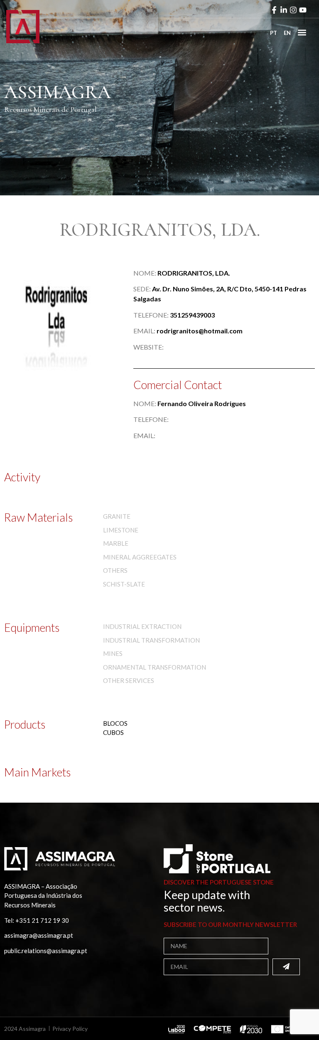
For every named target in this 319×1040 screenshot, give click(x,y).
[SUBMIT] (286, 967)
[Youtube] (303, 10)
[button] (302, 32)
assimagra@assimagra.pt (38, 935)
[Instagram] (293, 10)
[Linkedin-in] (283, 10)
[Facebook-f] (274, 10)
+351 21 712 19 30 (42, 920)
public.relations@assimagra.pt (45, 950)
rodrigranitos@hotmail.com (200, 331)
